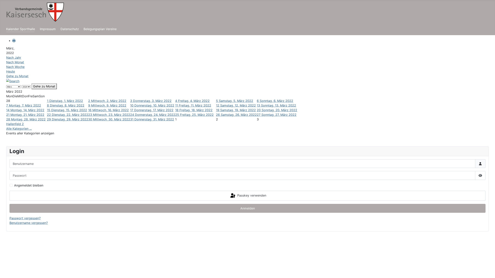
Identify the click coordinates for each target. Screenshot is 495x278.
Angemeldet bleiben (28, 185)
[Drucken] (13, 40)
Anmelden (247, 208)
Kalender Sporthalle (20, 29)
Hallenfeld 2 (15, 124)
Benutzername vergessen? (28, 223)
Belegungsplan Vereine (100, 29)
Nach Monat (15, 62)
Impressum (48, 29)
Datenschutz (70, 29)
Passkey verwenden (251, 195)
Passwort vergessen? (25, 218)
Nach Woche (15, 67)
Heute (10, 71)
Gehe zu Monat (17, 76)
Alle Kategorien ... (19, 129)
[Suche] (12, 81)
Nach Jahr (13, 57)
